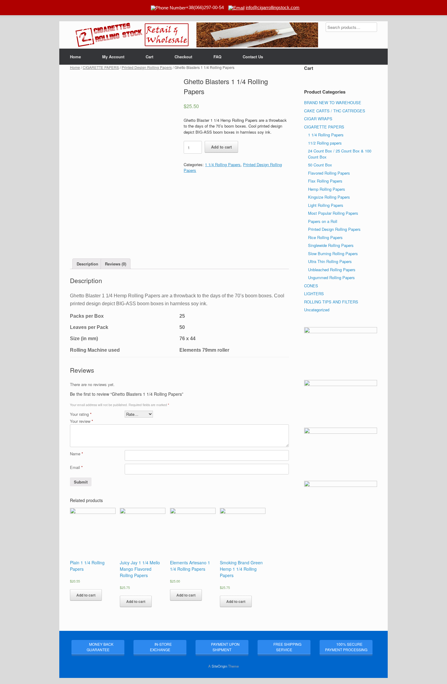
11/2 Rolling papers (325, 143)
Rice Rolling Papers (325, 237)
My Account (113, 57)
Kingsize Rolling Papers (329, 197)
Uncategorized (316, 310)
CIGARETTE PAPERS (101, 67)
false (204, 33)
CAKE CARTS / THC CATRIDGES (334, 111)
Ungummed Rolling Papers (331, 277)
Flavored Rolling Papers (329, 173)
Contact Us (253, 57)
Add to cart (221, 147)
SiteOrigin (219, 666)
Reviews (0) (115, 264)
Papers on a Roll (322, 221)
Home (75, 57)
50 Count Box (320, 165)
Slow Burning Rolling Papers (333, 253)
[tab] (87, 263)
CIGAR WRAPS (318, 118)
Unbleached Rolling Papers (331, 269)
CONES (311, 286)
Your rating (81, 414)
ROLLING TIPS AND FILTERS (331, 302)
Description (87, 264)
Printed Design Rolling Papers (147, 67)
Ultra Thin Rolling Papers (330, 261)
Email (76, 467)
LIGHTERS (314, 293)
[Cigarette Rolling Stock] (106, 34)
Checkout (183, 57)
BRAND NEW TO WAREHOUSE (332, 102)
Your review (81, 421)
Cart (149, 57)
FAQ (217, 57)
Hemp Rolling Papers (326, 189)
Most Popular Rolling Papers (333, 213)
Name (76, 454)
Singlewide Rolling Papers (331, 245)
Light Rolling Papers (325, 205)
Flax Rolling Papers (325, 181)
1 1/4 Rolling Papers (223, 164)
